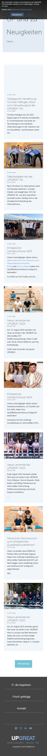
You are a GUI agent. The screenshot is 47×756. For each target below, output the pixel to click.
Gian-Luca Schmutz (25, 260)
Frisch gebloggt (21, 696)
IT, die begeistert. (21, 684)
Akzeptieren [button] (17, 14)
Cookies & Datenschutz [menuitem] (15, 743)
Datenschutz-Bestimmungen (22, 9)
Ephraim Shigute (23, 266)
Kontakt (21, 708)
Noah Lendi (12, 260)
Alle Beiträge (23, 664)
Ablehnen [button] (31, 14)
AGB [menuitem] (37, 743)
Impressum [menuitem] (30, 743)
